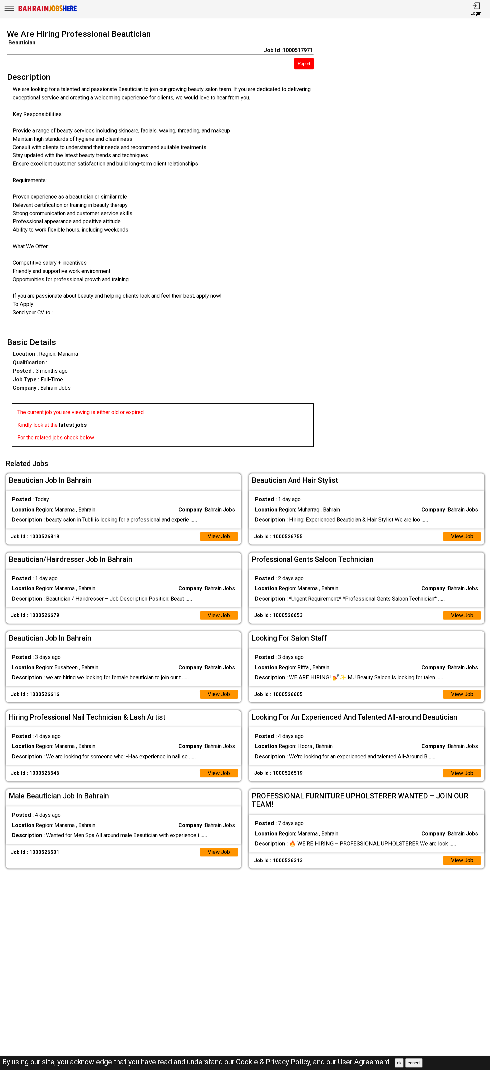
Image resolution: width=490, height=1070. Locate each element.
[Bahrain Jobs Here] (48, 11)
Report (304, 63)
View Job (219, 536)
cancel (414, 1062)
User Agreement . (365, 1062)
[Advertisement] (408, 240)
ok (399, 1062)
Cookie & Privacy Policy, (274, 1062)
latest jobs (73, 425)
